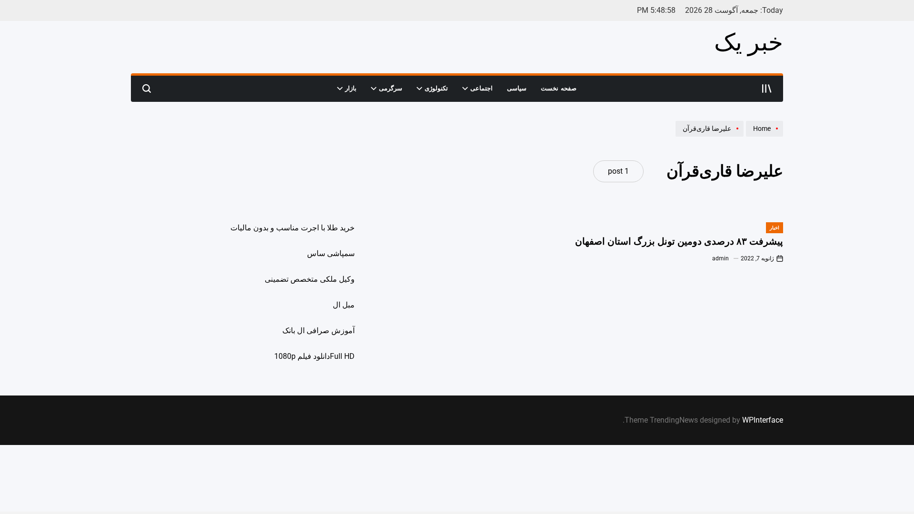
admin (720, 258)
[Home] (763, 136)
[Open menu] (767, 88)
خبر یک (748, 42)
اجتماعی (481, 88)
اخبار (774, 227)
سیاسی (517, 88)
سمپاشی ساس (331, 253)
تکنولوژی (436, 88)
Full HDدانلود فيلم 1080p (314, 356)
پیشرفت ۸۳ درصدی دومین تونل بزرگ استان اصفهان (679, 241)
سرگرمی (390, 88)
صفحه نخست (558, 88)
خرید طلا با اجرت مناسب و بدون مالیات (292, 227)
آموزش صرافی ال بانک (318, 330)
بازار (351, 88)
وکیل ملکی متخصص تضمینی (310, 279)
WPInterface (762, 420)
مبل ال (344, 304)
